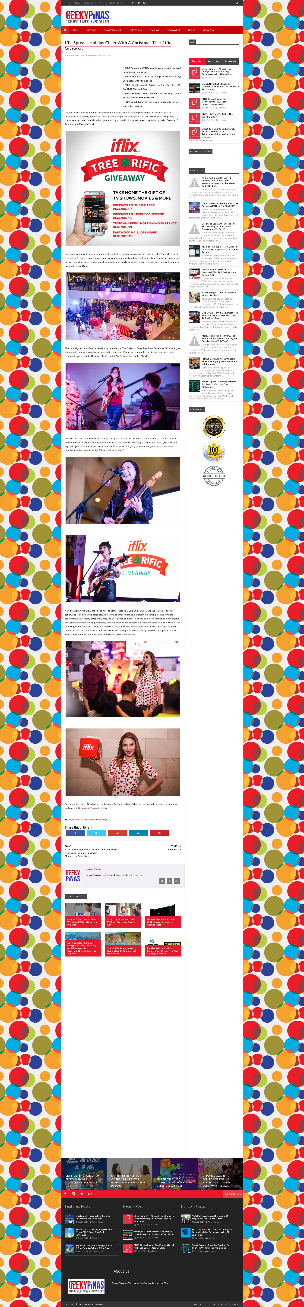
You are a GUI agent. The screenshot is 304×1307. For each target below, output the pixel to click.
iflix (69, 819)
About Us (77, 3)
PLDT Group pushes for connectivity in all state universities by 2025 (215, 102)
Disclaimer (110, 3)
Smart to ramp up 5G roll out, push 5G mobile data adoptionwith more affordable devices (218, 132)
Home (68, 3)
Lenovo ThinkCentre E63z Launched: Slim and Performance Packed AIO (219, 272)
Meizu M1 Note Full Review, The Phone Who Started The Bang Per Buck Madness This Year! (219, 338)
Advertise (99, 3)
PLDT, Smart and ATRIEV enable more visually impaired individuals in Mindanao (220, 361)
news (86, 819)
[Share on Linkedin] (138, 833)
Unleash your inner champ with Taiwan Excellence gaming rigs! (160, 922)
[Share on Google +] (117, 833)
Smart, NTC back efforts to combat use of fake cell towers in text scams (220, 87)
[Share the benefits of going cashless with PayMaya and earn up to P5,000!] (220, 1188)
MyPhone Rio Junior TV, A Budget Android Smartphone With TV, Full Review (220, 249)
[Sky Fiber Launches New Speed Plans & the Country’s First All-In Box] (175, 1188)
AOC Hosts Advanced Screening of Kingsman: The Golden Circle (210, 1217)
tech (92, 819)
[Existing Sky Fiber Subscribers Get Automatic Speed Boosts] (84, 1188)
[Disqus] (123, 1010)
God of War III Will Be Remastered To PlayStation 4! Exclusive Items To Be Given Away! (220, 315)
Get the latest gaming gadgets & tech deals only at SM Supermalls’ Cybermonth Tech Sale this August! (81, 948)
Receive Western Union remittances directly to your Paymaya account (162, 951)
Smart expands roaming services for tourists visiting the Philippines (219, 384)
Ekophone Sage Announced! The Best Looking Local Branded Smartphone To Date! (218, 226)
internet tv (77, 819)
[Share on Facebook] (75, 833)
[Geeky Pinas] (87, 16)
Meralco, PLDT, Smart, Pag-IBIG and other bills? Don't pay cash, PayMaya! (94, 1232)
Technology (101, 819)
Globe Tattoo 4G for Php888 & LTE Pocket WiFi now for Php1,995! (220, 204)
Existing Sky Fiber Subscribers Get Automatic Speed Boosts (84, 1182)
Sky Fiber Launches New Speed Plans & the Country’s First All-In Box (95, 1246)
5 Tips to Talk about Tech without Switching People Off (121, 922)
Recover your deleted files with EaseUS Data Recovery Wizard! (82, 922)
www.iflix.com (91, 808)
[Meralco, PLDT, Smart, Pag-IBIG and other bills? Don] (129, 1188)
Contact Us (88, 3)
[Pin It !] (159, 833)
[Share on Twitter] (96, 833)
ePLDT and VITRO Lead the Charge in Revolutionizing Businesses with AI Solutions (217, 71)
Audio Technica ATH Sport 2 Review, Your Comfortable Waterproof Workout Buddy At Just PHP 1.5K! (218, 181)
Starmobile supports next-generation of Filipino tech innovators (121, 951)
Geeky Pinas (70, 1304)
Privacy (120, 3)
